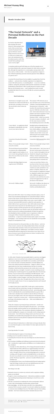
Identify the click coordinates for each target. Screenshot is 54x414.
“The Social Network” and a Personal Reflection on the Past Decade (26, 35)
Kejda (15, 385)
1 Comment (24, 401)
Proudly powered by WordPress (15, 411)
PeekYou (24, 400)
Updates (42, 400)
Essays (20, 400)
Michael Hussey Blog (14, 5)
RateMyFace (29, 400)
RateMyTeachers (36, 400)
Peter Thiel (19, 162)
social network (17, 401)
